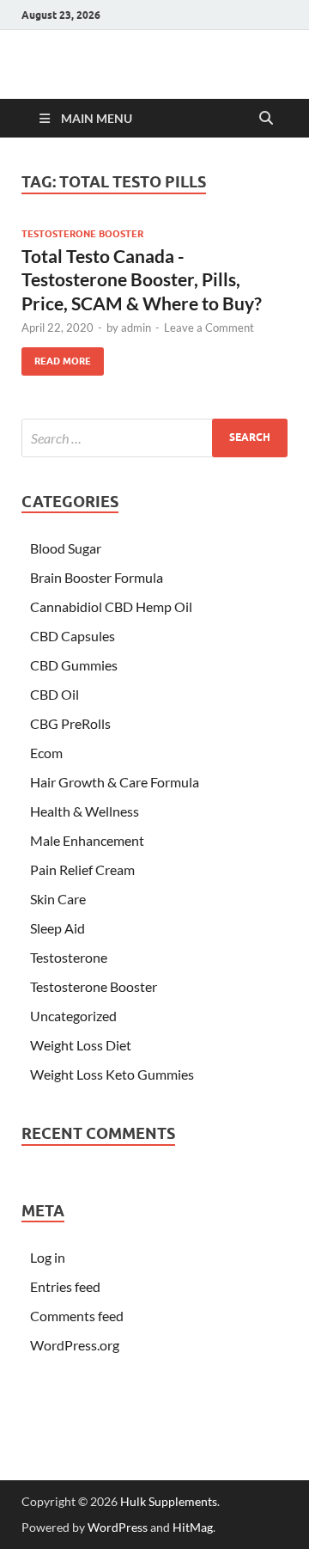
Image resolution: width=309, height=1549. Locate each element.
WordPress (118, 1527)
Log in (47, 1257)
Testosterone (68, 957)
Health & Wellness (84, 811)
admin (136, 327)
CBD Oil (54, 694)
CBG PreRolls (70, 723)
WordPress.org (74, 1345)
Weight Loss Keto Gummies (112, 1074)
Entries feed (65, 1286)
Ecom (46, 752)
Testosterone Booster (82, 234)
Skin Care (58, 899)
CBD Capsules (72, 636)
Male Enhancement (87, 840)
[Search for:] (154, 438)
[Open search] (266, 118)
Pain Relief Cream (82, 869)
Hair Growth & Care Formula (114, 782)
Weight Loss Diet (80, 1045)
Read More (56, 357)
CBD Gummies (74, 665)
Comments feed (77, 1315)
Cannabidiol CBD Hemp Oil (111, 606)
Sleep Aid (57, 928)
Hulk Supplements (168, 1501)
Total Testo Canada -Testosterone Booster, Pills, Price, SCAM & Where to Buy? (141, 279)
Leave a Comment (209, 327)
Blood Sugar (65, 548)
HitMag (193, 1527)
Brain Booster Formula (96, 577)
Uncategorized (73, 1015)
